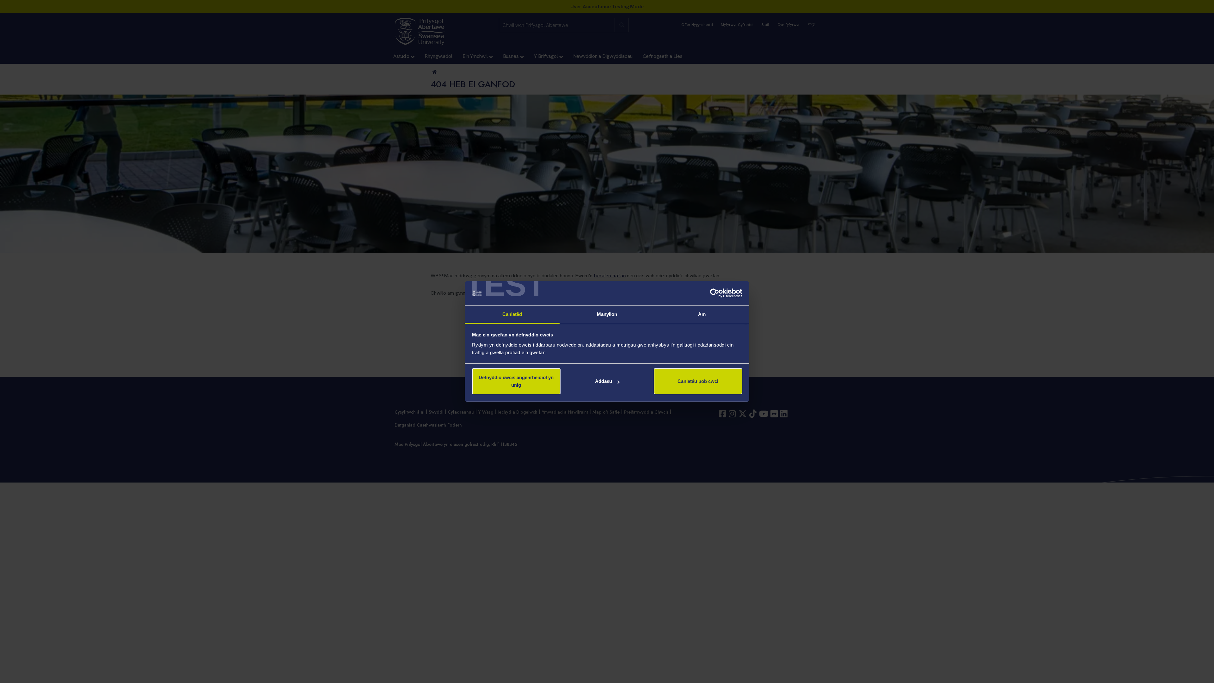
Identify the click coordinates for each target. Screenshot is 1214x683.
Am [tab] (702, 314)
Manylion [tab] (607, 314)
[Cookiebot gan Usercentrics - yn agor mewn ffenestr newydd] (714, 293)
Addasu (603, 381)
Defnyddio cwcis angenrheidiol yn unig (516, 381)
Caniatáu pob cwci (698, 381)
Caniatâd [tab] (512, 314)
